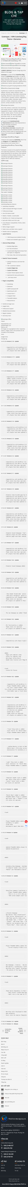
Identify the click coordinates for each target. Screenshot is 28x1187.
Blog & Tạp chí (5, 1049)
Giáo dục (3, 1068)
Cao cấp (3, 1052)
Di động (3, 1060)
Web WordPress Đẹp (12, 33)
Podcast (7, 1106)
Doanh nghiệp (5, 1063)
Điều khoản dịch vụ (14, 1181)
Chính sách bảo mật (14, 1179)
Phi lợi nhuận (4, 1074)
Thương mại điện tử (6, 1079)
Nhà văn (7, 1097)
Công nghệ (4, 1055)
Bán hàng (3, 1041)
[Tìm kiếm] (19, 3)
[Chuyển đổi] (26, 1044)
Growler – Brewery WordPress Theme (20, 1031)
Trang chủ (3, 33)
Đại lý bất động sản (10, 1102)
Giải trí (3, 1066)
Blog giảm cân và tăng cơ (11, 1089)
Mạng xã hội (4, 1071)
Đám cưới (3, 1057)
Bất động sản (4, 1047)
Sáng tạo (3, 1076)
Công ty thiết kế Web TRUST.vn (18, 1184)
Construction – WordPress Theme (8, 1031)
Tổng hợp (3, 1082)
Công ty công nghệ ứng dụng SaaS (14, 1093)
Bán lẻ (2, 1044)
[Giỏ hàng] (22, 3)
